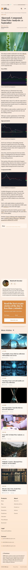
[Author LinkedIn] (15, 283)
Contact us (16, 507)
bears (2, 154)
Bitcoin (24, 53)
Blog (2, 504)
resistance (6, 206)
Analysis (3, 14)
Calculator (3, 516)
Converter (3, 507)
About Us (16, 501)
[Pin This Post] (13, 225)
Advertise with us (18, 504)
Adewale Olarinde (5, 357)
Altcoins (4, 351)
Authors (16, 510)
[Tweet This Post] (10, 225)
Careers (16, 513)
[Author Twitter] (11, 283)
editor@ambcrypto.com (8, 542)
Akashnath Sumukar (5, 27)
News (2, 501)
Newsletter (3, 510)
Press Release (4, 519)
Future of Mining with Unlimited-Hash (16, 216)
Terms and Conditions (6, 531)
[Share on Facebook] (7, 225)
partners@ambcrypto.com (9, 538)
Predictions (4, 513)
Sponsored (3, 522)
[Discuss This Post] (19, 225)
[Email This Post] (16, 225)
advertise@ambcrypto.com (9, 545)
